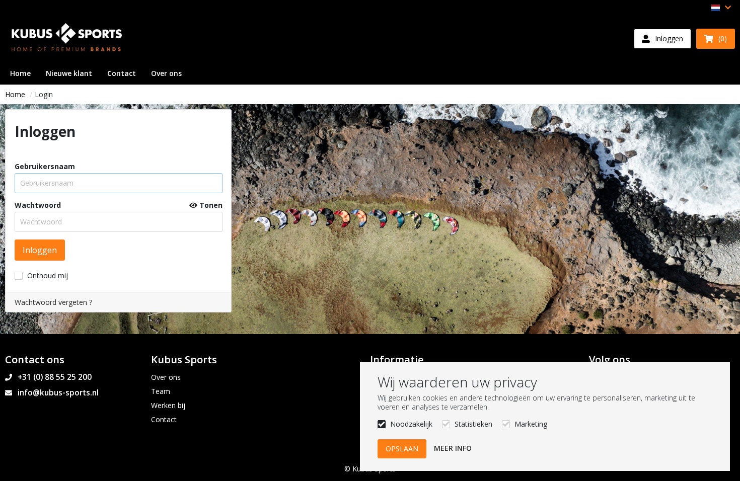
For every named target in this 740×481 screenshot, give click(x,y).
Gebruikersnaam (45, 166)
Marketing (530, 424)
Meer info (453, 448)
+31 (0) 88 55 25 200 (55, 377)
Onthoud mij (47, 275)
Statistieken (473, 424)
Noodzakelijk (411, 424)
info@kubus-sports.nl (58, 392)
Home (15, 94)
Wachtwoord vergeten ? (53, 302)
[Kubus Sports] (68, 38)
